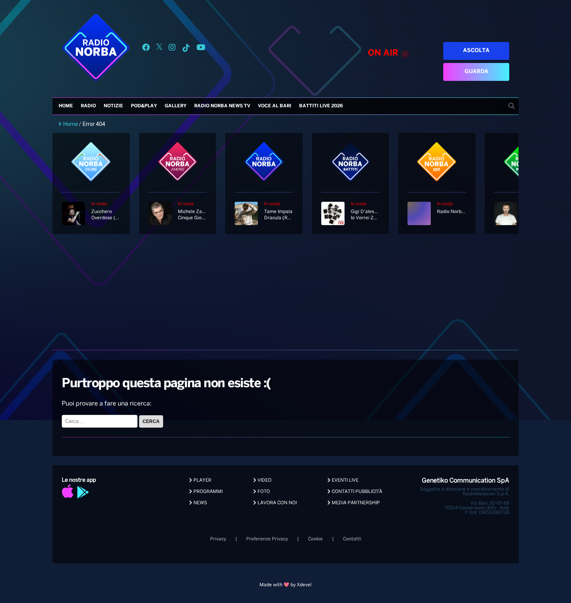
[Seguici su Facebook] (146, 49)
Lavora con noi (276, 503)
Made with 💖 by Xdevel (285, 585)
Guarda (476, 71)
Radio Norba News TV (222, 106)
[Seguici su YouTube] (201, 49)
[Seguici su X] (159, 49)
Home (66, 106)
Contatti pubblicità (356, 491)
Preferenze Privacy (267, 539)
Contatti (352, 539)
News (199, 503)
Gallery (175, 106)
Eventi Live (345, 480)
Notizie (113, 106)
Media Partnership (355, 503)
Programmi (207, 491)
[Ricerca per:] (100, 421)
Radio (88, 106)
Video (264, 480)
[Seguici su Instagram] (172, 49)
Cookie (315, 539)
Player (201, 480)
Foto (263, 491)
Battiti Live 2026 (321, 106)
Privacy (218, 539)
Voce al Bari (274, 106)
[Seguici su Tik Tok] (186, 49)
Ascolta (476, 50)
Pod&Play (144, 106)
